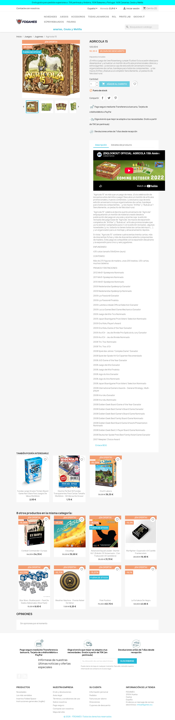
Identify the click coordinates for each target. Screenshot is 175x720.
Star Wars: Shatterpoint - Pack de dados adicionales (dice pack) (34, 601)
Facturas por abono (98, 698)
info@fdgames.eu (144, 704)
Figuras (71, 21)
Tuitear (109, 97)
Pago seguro (58, 705)
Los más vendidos (24, 695)
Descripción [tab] (101, 145)
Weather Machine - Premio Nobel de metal (69, 601)
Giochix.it (139, 16)
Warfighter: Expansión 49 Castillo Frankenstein (141, 551)
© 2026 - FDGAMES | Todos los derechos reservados (87, 716)
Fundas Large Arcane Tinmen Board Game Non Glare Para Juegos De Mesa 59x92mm (32, 493)
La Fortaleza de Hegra (140, 600)
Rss (24, 676)
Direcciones (94, 702)
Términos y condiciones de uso (66, 698)
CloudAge (69, 550)
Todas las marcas (98, 16)
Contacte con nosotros (28, 8)
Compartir (102, 97)
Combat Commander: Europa (34, 550)
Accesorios (78, 16)
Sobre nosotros (60, 702)
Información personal (98, 692)
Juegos (64, 16)
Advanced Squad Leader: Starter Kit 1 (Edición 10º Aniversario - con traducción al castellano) (105, 553)
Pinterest (115, 97)
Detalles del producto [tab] (121, 145)
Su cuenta (95, 687)
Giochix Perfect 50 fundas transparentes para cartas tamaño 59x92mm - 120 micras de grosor (69, 493)
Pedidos (93, 695)
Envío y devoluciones (62, 692)
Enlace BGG (101, 445)
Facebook (19, 676)
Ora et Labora (106, 491)
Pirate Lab (125, 16)
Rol (114, 16)
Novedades (50, 16)
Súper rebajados (54, 21)
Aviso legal (57, 695)
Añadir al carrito (114, 83)
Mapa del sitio (59, 712)
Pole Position (105, 600)
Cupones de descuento (99, 705)
